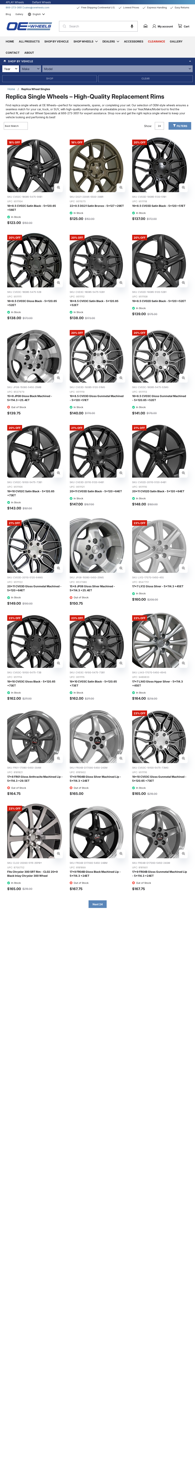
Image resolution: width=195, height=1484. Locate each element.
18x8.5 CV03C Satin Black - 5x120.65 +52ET (94, 303)
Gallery (19, 14)
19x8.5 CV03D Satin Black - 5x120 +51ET (158, 205)
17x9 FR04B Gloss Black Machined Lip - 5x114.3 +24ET (95, 873)
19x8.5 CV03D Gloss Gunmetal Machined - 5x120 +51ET (97, 398)
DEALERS (108, 41)
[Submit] (63, 26)
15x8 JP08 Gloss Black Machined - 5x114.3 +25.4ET (29, 398)
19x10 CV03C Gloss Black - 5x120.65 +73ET (31, 683)
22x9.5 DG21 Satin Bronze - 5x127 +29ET (97, 205)
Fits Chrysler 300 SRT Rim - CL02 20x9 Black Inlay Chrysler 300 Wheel (32, 873)
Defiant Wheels (41, 2)
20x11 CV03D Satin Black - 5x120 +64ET (96, 491)
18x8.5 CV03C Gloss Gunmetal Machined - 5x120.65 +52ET (159, 398)
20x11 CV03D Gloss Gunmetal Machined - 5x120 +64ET (34, 588)
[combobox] (98, 26)
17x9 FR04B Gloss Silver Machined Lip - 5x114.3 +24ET (95, 778)
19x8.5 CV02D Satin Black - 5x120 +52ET (159, 301)
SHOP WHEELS (83, 41)
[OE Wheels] (29, 26)
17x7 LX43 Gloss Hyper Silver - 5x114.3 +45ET (157, 683)
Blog (8, 14)
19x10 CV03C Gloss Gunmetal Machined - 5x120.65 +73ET (159, 778)
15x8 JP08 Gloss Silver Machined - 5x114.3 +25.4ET (92, 588)
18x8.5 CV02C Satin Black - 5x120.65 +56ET (31, 207)
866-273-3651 (14, 7)
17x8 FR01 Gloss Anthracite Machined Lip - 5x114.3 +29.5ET (35, 778)
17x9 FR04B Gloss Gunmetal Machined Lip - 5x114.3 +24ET (159, 873)
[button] (132, 26)
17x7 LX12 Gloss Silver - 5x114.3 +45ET (157, 586)
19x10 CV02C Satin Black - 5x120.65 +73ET (30, 493)
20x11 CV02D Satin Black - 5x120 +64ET (158, 491)
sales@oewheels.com (36, 7)
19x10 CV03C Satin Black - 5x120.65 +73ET (93, 683)
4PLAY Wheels (15, 2)
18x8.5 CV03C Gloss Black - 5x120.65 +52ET (32, 303)
